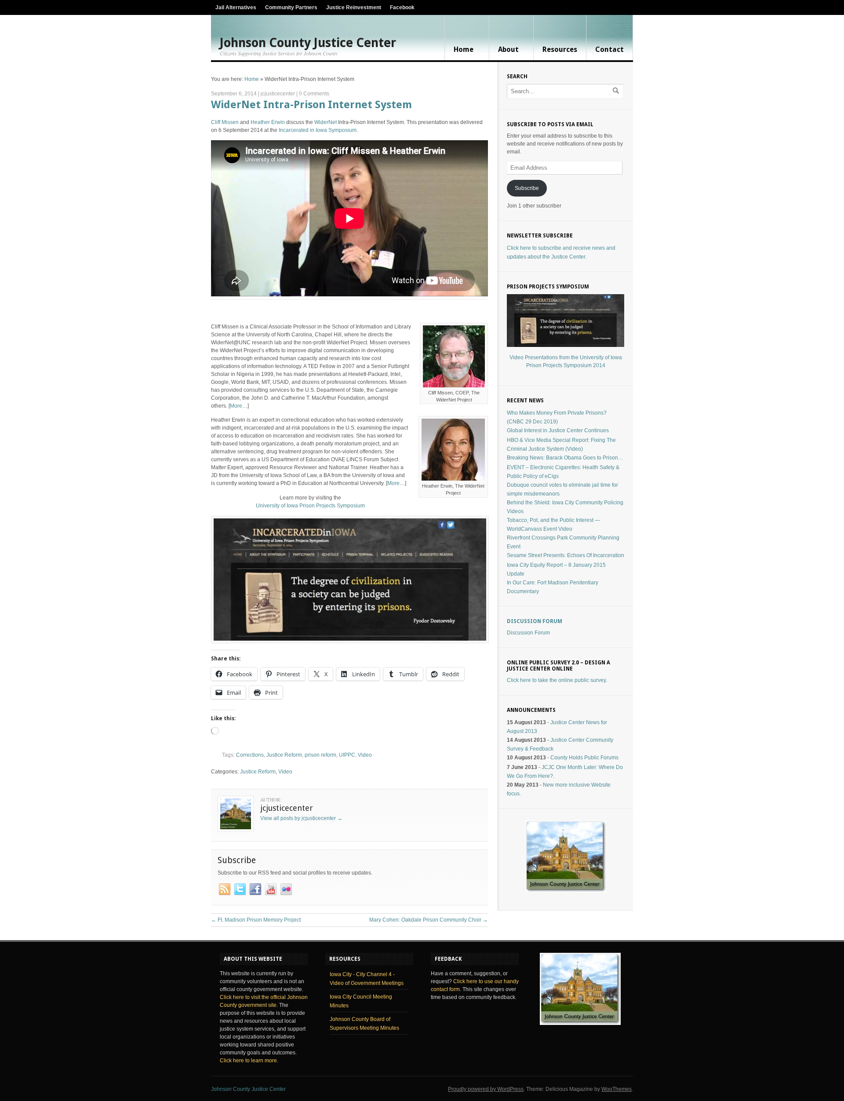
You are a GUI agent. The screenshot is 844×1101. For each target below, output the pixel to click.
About (508, 49)
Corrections (250, 755)
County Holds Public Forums (584, 758)
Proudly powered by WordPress (486, 1089)
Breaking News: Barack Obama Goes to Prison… (565, 458)
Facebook (402, 7)
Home (463, 49)
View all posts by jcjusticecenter (301, 818)
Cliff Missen (225, 122)
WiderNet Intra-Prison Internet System (311, 104)
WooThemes (616, 1089)
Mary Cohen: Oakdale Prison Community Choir (428, 920)
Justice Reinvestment (353, 7)
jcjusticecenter (278, 94)
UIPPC (347, 755)
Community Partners (291, 7)
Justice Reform (284, 755)
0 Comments (314, 94)
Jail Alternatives (235, 7)
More (236, 406)
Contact (609, 49)
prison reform (320, 755)
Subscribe (527, 188)
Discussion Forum (534, 621)
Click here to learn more (248, 1060)
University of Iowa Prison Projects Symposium (310, 506)
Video (365, 755)
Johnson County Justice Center (308, 43)
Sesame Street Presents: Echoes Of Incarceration (565, 555)
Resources (559, 49)
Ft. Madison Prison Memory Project (256, 920)
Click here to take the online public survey (556, 680)
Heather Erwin (268, 122)
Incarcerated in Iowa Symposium (318, 130)
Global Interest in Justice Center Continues (558, 430)
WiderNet (325, 122)
